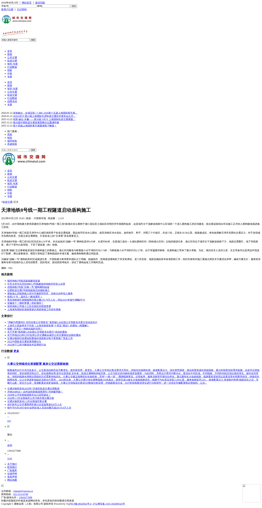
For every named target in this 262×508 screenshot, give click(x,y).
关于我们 (12, 464)
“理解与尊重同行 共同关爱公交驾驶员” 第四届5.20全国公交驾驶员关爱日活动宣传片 (52, 322)
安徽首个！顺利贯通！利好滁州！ (25, 303)
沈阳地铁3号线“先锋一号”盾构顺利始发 (28, 287)
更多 (16, 351)
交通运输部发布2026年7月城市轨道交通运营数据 (33, 388)
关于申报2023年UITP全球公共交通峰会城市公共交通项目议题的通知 (44, 335)
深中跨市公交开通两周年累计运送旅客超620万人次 (34, 404)
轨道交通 (12, 60)
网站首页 (27, 2)
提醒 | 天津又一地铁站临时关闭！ (25, 328)
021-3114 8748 (20, 494)
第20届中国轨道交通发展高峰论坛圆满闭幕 (36, 122)
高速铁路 (12, 144)
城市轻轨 (12, 141)
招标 (9, 70)
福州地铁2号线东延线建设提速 (23, 280)
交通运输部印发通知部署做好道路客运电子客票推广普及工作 (40, 338)
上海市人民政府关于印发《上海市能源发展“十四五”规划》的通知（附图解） (48, 325)
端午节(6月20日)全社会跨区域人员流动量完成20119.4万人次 (39, 407)
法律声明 (12, 473)
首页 (9, 51)
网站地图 (12, 480)
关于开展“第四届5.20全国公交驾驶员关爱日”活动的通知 (37, 332)
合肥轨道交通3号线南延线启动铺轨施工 (28, 290)
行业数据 (12, 67)
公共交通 (12, 57)
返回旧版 (40, 2)
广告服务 (12, 470)
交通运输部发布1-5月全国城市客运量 (27, 401)
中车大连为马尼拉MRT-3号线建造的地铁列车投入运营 (36, 284)
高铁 (9, 134)
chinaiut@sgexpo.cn (23, 491)
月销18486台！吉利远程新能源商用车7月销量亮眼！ (35, 391)
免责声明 (12, 477)
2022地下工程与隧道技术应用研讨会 (26, 344)
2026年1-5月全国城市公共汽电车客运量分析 (30, 398)
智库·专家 (12, 64)
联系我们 (12, 467)
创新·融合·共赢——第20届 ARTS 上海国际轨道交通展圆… (44, 119)
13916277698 (25, 497)
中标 (9, 73)
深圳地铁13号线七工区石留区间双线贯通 (29, 306)
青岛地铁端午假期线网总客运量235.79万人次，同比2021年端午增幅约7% (46, 300)
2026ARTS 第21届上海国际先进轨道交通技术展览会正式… (44, 116)
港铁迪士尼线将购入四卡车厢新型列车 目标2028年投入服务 (40, 293)
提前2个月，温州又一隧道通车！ (24, 296)
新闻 (9, 54)
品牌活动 (12, 101)
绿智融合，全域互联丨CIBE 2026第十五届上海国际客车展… (45, 113)
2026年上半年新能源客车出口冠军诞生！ (29, 395)
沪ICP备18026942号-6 (80, 504)
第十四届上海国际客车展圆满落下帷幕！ (35, 125)
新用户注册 (7, 9)
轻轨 (9, 137)
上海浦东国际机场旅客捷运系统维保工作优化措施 (34, 309)
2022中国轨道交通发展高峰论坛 (24, 341)
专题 (9, 76)
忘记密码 (22, 9)
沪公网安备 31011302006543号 (108, 504)
